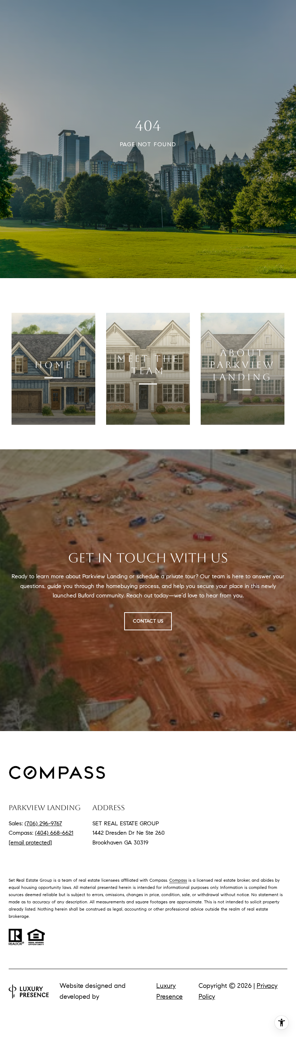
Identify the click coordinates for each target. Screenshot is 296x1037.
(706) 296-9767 (43, 823)
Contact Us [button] (148, 621)
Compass (178, 880)
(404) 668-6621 (54, 832)
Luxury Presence (169, 991)
